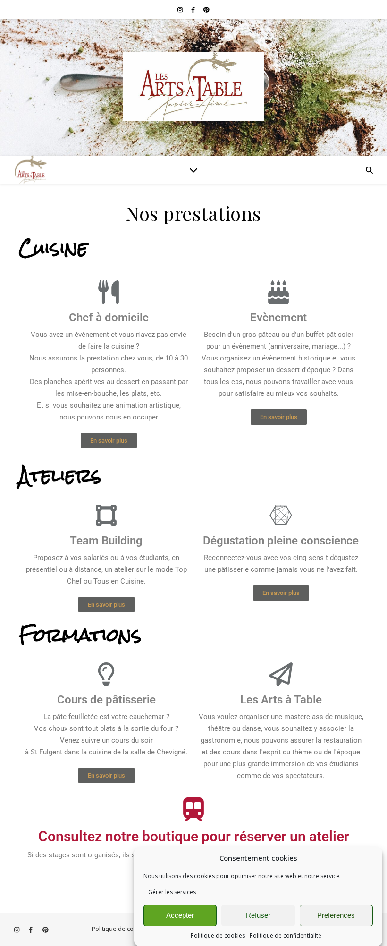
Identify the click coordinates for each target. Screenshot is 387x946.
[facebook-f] (193, 9)
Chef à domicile (109, 317)
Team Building (106, 540)
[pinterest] (206, 9)
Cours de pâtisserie (106, 699)
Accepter (180, 915)
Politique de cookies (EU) (126, 928)
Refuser (258, 915)
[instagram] (180, 9)
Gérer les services (172, 892)
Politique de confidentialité (285, 935)
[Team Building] (106, 515)
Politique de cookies (218, 935)
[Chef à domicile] (108, 292)
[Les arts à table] (193, 87)
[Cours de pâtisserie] (106, 674)
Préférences (336, 915)
